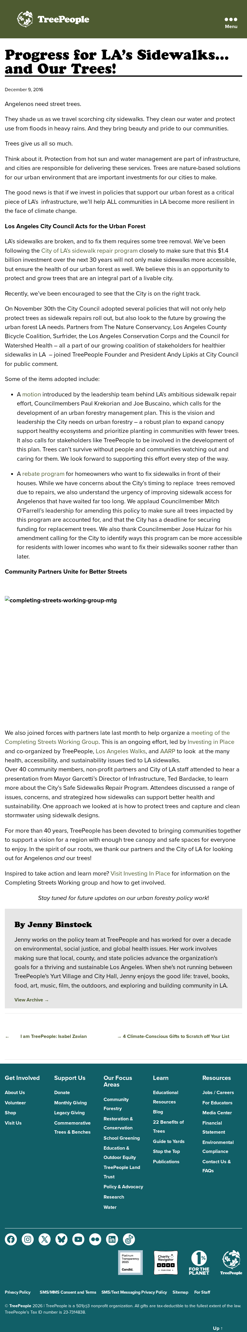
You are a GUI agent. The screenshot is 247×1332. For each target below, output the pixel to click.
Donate (62, 1093)
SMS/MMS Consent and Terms (68, 1292)
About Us (15, 1093)
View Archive (31, 1000)
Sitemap (180, 1292)
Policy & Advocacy (123, 1187)
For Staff (202, 1292)
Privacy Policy (17, 1292)
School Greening (122, 1138)
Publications (166, 1162)
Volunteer (15, 1103)
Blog (158, 1112)
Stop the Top (166, 1151)
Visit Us (13, 1123)
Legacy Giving (69, 1113)
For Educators (217, 1103)
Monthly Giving (70, 1103)
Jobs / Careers (218, 1093)
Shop (10, 1113)
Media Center (217, 1113)
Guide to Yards (169, 1141)
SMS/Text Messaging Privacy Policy (134, 1292)
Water (110, 1207)
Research (114, 1197)
